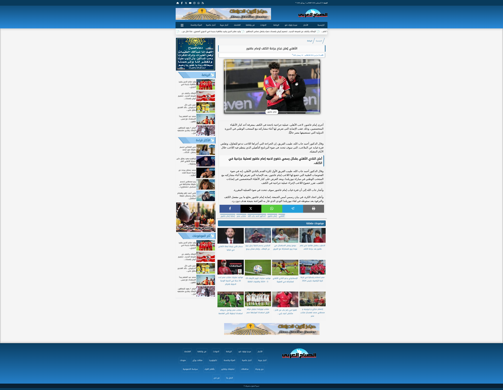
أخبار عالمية (210, 25)
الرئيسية (321, 25)
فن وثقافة (250, 25)
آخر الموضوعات (201, 236)
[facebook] (230, 209)
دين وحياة (259, 369)
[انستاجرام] (194, 3)
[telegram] (292, 209)
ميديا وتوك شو (291, 25)
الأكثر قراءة (203, 140)
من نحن (217, 378)
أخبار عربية (224, 25)
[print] (313, 209)
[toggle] (182, 25)
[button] (178, 14)
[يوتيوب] (190, 3)
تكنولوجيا (213, 360)
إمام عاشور (272, 216)
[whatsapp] (271, 209)
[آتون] (223, 14)
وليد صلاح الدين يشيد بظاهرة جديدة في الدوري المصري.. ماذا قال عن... (241, 31)
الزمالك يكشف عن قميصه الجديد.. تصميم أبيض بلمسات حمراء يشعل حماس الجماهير (311, 31)
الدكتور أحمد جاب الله (257, 216)
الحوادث (263, 25)
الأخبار (305, 25)
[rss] (203, 3)
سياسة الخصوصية (190, 369)
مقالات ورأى (197, 360)
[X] (250, 209)
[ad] (195, 70)
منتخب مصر (241, 216)
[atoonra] (272, 329)
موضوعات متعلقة (315, 223)
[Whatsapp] (198, 3)
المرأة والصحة (196, 25)
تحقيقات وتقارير (227, 369)
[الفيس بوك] (182, 3)
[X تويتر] (186, 3)
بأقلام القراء (209, 369)
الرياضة (276, 25)
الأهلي (282, 216)
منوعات (183, 360)
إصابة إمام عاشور (228, 216)
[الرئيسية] (178, 3)
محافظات (244, 369)
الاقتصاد (237, 25)
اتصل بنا (229, 378)
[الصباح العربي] (312, 13)
